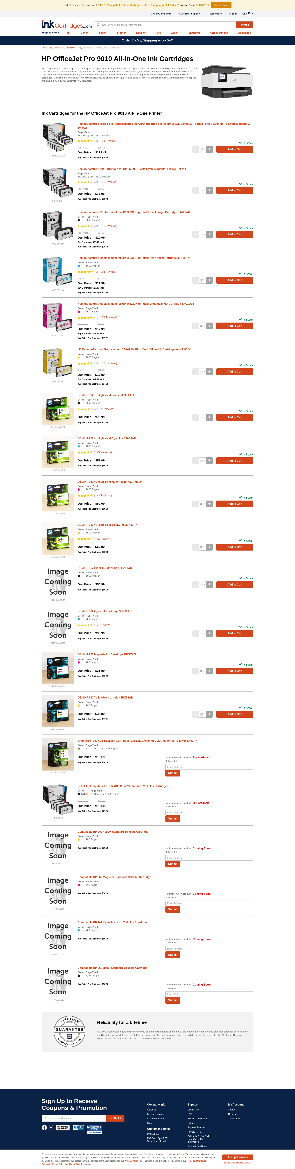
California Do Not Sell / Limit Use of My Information (199, 1139)
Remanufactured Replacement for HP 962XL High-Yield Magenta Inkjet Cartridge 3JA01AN (136, 303)
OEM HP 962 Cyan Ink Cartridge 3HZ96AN (105, 611)
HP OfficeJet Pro (73, 48)
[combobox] (174, 25)
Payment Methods (197, 1127)
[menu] (147, 33)
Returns (191, 1123)
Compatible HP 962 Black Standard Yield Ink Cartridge (112, 967)
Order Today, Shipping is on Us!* (147, 40)
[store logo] (67, 24)
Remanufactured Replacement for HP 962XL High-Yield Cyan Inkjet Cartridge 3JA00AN (134, 257)
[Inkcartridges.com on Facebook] (44, 1129)
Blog (149, 1123)
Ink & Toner (54, 48)
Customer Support (189, 13)
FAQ (190, 1114)
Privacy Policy (195, 1132)
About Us (151, 1109)
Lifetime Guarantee (156, 1114)
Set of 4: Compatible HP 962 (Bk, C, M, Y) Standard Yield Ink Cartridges (123, 786)
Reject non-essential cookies (237, 1162)
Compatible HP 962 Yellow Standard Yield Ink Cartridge (113, 831)
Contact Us (193, 1109)
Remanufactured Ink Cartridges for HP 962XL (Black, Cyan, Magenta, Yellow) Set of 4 (132, 169)
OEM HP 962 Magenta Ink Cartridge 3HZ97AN (107, 654)
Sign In (233, 13)
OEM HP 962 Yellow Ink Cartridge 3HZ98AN (105, 697)
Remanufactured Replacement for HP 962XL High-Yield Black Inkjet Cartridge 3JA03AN (134, 212)
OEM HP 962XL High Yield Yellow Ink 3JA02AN (108, 524)
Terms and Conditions (197, 1161)
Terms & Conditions (197, 1146)
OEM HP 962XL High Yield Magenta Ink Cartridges (110, 481)
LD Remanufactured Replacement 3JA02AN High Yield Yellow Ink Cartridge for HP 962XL (135, 349)
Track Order (215, 13)
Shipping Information (198, 1118)
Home (45, 48)
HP (63, 48)
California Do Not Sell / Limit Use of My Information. (66, 1164)
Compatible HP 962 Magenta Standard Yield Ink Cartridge (114, 877)
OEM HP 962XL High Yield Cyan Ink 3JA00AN (107, 438)
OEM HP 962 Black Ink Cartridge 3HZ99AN (105, 568)
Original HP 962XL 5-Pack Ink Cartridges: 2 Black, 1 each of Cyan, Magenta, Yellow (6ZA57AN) (138, 740)
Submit (172, 773)
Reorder (232, 1114)
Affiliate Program (155, 1118)
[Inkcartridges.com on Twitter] (51, 1129)
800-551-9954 (163, 13)
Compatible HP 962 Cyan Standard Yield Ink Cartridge (112, 922)
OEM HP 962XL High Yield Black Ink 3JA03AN (107, 395)
